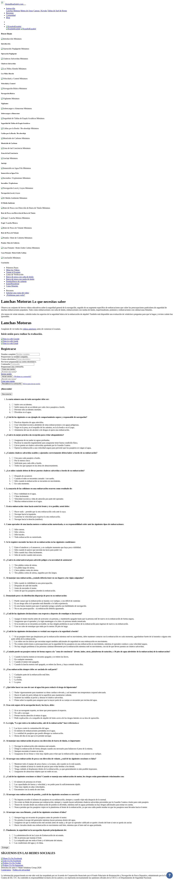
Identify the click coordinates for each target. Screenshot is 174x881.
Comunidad (11, 15)
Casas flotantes (12, 286)
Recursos (10, 13)
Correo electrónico (8, 359)
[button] (13, 26)
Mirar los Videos (12, 270)
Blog (8, 18)
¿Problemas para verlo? (15, 295)
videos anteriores (29, 329)
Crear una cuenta (8, 369)
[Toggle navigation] (25, 4)
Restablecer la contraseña (11, 384)
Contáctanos (6, 870)
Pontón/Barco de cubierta (16, 281)
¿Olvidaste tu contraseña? (22, 376)
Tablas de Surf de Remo (57, 11)
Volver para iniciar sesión (31, 384)
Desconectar (6, 394)
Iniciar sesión (6, 374)
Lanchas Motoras (13, 11)
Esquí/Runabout (12, 284)
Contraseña (5, 364)
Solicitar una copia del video (17, 293)
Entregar (5, 847)
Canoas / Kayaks (40, 11)
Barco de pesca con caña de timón (20, 277)
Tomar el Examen (13, 272)
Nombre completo (8, 354)
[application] (169, 876)
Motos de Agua (27, 11)
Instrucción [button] (10, 8)
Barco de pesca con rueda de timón (20, 279)
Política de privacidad (21, 870)
